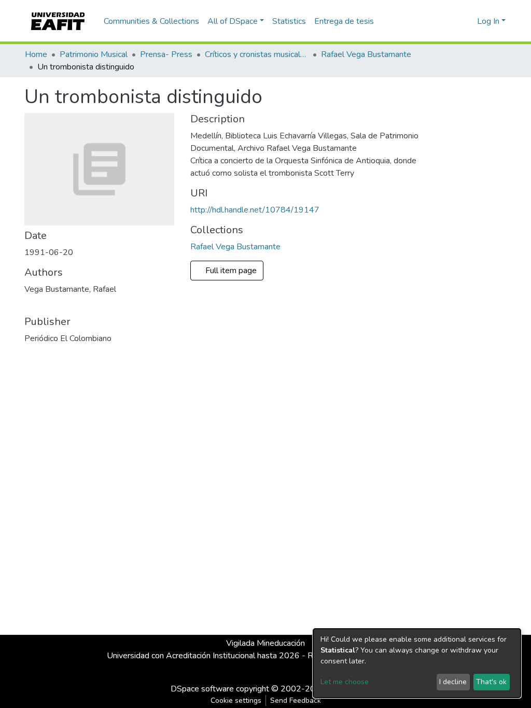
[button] (467, 21)
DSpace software (202, 689)
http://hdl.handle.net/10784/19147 (254, 210)
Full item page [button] (232, 270)
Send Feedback (295, 700)
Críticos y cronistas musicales (257, 54)
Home (36, 54)
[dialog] (417, 663)
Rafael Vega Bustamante (366, 54)
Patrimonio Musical (94, 54)
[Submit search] (452, 21)
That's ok (491, 682)
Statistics (289, 21)
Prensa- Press (166, 54)
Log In (488, 21)
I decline (453, 682)
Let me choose (344, 682)
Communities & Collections (151, 21)
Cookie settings (236, 700)
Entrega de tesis (344, 21)
